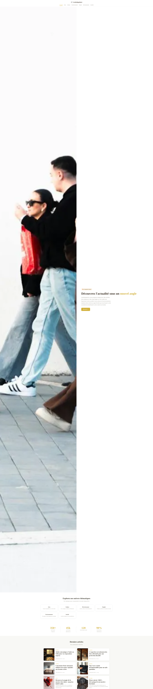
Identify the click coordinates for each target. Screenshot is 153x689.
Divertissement (75, 4)
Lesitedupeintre (76, 2)
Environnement (86, 4)
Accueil (61, 4)
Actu (65, 4)
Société (91, 4)
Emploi (80, 4)
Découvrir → (85, 309)
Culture (68, 4)
